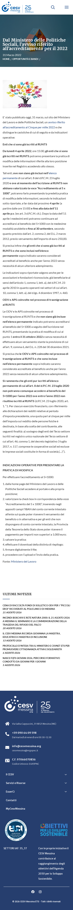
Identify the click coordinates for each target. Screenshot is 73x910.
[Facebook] (33, 892)
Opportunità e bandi (25, 59)
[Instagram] (40, 892)
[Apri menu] (66, 7)
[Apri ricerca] (52, 7)
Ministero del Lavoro (23, 561)
